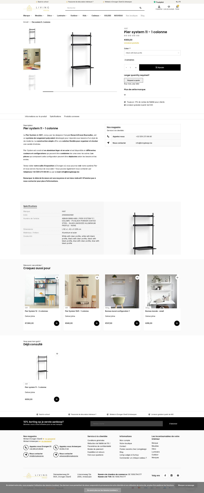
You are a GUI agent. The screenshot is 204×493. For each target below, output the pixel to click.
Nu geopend (50, 439)
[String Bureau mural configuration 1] (122, 291)
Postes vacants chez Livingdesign (133, 449)
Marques (155, 457)
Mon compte (125, 440)
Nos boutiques (132, 16)
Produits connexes (71, 116)
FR (180, 2)
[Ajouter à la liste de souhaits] (125, 95)
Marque (26, 16)
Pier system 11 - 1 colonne (41, 22)
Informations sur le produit (36, 116)
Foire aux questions (95, 455)
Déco (49, 16)
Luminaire (61, 16)
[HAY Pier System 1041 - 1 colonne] (82, 291)
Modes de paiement (95, 449)
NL (177, 2)
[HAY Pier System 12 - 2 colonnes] (41, 291)
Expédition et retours (96, 452)
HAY (126, 28)
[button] (31, 91)
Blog (142, 16)
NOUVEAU (118, 16)
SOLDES (107, 16)
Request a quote (133, 80)
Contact (123, 446)
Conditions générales (96, 440)
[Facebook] (165, 475)
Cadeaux (95, 16)
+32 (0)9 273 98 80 (144, 136)
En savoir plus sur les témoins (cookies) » (102, 490)
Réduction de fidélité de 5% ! (99, 443)
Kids (84, 16)
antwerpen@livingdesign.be (69, 456)
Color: (127, 48)
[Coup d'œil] (56, 323)
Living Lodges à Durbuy (129, 455)
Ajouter (161, 67)
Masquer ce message (186, 485)
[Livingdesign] (36, 8)
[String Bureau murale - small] (162, 291)
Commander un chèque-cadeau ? (133, 458)
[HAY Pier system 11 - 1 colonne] (41, 367)
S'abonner (173, 424)
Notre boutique (126, 443)
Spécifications (55, 116)
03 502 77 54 (64, 449)
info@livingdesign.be (144, 143)
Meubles (38, 16)
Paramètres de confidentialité (99, 446)
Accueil (25, 22)
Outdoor (74, 16)
